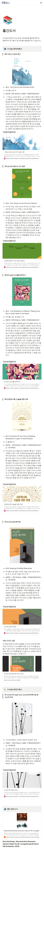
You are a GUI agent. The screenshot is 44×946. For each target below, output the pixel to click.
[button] (41, 2)
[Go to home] (6, 2)
